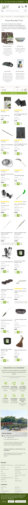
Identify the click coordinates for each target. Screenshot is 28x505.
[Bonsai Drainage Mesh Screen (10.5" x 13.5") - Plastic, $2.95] (20, 132)
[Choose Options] (18, 272)
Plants (2, 489)
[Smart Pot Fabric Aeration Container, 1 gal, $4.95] (20, 253)
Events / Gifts (17, 489)
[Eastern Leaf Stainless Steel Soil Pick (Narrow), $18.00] (7, 224)
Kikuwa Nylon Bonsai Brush (7, 320)
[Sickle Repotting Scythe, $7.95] (20, 162)
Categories (4, 484)
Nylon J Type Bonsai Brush (20, 204)
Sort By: (2, 87)
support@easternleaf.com (12, 439)
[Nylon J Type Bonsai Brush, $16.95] (20, 194)
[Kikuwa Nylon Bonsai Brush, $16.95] (7, 311)
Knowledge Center (19, 491)
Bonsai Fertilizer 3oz (5, 115)
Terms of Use (4, 481)
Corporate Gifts (18, 473)
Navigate (3, 462)
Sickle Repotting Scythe (19, 175)
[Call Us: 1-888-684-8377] (22, 6)
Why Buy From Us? (5, 469)
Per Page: (17, 87)
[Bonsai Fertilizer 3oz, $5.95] (7, 102)
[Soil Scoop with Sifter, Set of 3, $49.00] (7, 253)
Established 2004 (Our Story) (7, 465)
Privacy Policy (23, 376)
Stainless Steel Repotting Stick (7, 144)
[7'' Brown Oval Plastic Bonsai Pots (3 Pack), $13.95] (7, 281)
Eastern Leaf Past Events (20, 465)
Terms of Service (14, 377)
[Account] (19, 6)
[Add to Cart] (4, 122)
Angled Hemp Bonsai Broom (20, 350)
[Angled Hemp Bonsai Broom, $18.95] (20, 341)
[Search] (25, 10)
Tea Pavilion (3, 493)
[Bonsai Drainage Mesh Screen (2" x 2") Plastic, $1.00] (20, 102)
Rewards (16, 478)
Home (2, 16)
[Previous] (2, 1)
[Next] (5, 1)
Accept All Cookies (20, 501)
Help (2, 471)
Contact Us (3, 473)
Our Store (3, 467)
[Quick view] (7, 122)
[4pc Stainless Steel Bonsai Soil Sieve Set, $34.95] (7, 162)
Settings (4, 501)
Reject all (11, 501)
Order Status (3, 475)
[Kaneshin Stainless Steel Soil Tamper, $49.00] (20, 281)
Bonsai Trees (3, 487)
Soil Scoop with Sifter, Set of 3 (7, 261)
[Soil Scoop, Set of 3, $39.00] (7, 194)
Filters (15, 93)
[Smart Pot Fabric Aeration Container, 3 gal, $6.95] (7, 341)
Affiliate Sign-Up (18, 480)
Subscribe (17, 493)
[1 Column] (22, 90)
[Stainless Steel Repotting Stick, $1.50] (7, 132)
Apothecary (17, 487)
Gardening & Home (5, 491)
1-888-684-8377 (10, 437)
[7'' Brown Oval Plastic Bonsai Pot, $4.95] (20, 311)
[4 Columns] (25, 90)
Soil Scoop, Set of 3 (5, 205)
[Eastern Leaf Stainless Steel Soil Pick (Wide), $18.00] (20, 224)
